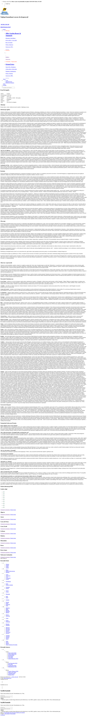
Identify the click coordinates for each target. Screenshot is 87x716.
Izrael (7, 597)
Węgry (7, 642)
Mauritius (8, 611)
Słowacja (8, 627)
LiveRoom (3, 714)
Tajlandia (8, 635)
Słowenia (8, 628)
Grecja (7, 590)
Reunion (7, 624)
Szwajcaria (8, 632)
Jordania (7, 599)
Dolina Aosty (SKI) (12, 672)
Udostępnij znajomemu (5, 509)
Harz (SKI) (10, 664)
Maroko (7, 610)
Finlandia (8, 587)
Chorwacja (8, 575)
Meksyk (7, 612)
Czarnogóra (8, 578)
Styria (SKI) (10, 656)
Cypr (7, 576)
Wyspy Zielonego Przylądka (11, 644)
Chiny (7, 574)
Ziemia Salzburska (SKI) (13, 658)
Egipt (7, 583)
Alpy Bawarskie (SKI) (12, 663)
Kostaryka (8, 604)
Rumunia (8, 625)
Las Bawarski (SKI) (12, 665)
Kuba (7, 605)
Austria (7, 567)
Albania (7, 564)
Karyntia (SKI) (11, 655)
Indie (7, 596)
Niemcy (7, 614)
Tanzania (7, 636)
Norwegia (8, 616)
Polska (7, 620)
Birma (7, 570)
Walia (7, 641)
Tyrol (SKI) (10, 657)
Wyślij (2, 698)
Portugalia (8, 621)
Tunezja (7, 637)
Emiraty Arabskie (9, 584)
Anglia (7, 566)
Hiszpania (8, 594)
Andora (7, 565)
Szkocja (7, 630)
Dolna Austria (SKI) (12, 652)
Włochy (7, 643)
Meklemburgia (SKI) (12, 666)
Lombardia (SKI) (11, 673)
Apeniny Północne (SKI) (13, 671)
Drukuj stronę (13, 509)
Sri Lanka (8, 629)
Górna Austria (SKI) (12, 654)
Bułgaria (7, 572)
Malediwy (8, 607)
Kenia (7, 603)
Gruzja (7, 591)
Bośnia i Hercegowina (10, 571)
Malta (7, 609)
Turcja (7, 639)
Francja (7, 588)
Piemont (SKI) (11, 674)
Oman (7, 618)
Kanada (7, 602)
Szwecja (7, 633)
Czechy (7, 579)
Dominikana (8, 581)
